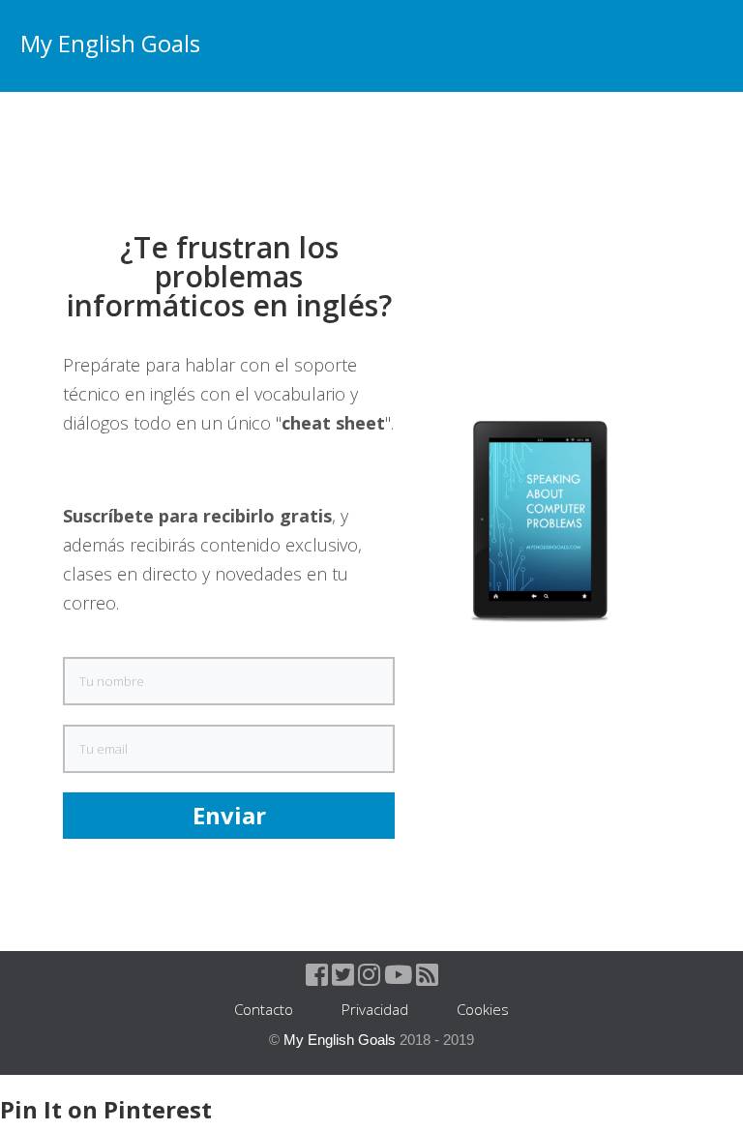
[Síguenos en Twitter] (343, 978)
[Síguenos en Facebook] (317, 978)
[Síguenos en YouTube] (398, 978)
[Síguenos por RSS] (427, 978)
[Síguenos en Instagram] (369, 978)
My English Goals (110, 43)
